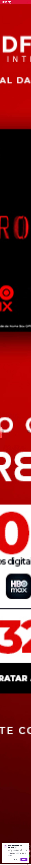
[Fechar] (27, 845)
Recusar (16, 859)
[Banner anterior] (2, 431)
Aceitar (24, 859)
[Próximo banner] (28, 431)
